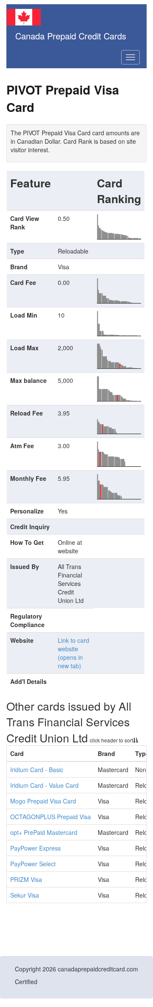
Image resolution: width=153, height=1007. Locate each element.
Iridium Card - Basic (36, 769)
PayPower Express (35, 848)
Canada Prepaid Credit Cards (70, 36)
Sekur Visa (24, 895)
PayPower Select (33, 863)
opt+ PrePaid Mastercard (43, 832)
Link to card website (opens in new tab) (73, 653)
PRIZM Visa (26, 879)
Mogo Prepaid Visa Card (43, 801)
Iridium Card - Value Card (44, 785)
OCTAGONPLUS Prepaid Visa (50, 816)
